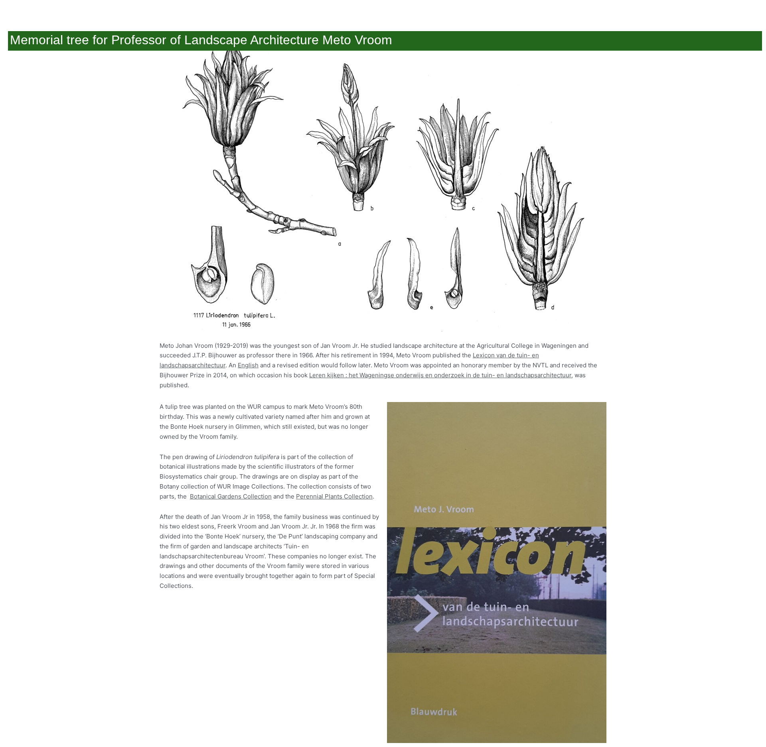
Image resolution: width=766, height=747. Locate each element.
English (248, 365)
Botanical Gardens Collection (231, 496)
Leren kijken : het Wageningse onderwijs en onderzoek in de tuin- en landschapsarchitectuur (440, 375)
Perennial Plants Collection (334, 496)
